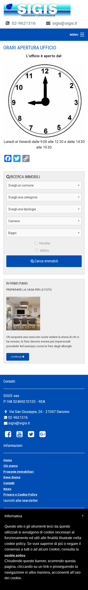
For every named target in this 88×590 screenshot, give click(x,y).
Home (7, 460)
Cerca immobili (46, 261)
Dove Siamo (11, 477)
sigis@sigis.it (64, 23)
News (7, 489)
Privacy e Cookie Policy (20, 494)
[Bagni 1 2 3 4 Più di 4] (44, 235)
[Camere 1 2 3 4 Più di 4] (44, 223)
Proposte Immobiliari (18, 471)
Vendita (44, 243)
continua (16, 356)
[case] (37, 9)
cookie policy (15, 555)
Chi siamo (10, 465)
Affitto (44, 250)
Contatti (8, 483)
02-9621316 (24, 23)
